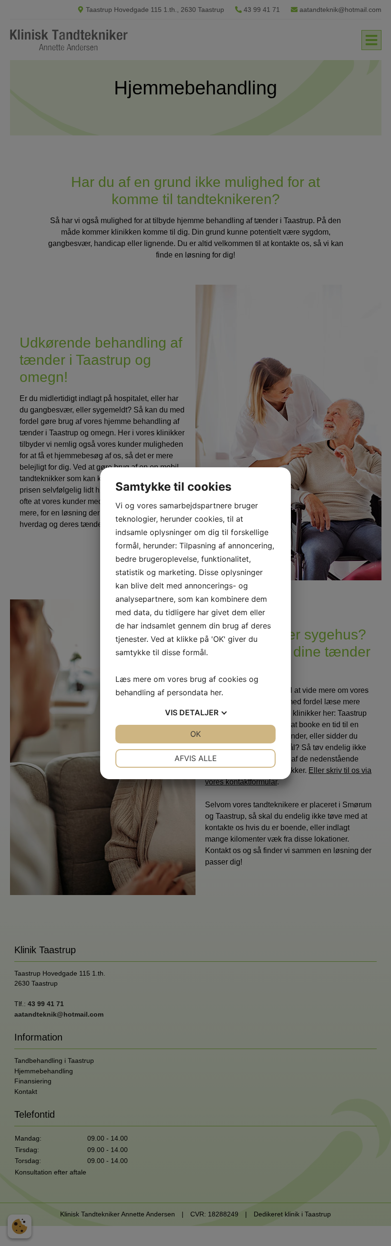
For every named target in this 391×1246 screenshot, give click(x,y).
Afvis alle (196, 758)
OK (195, 734)
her (215, 692)
